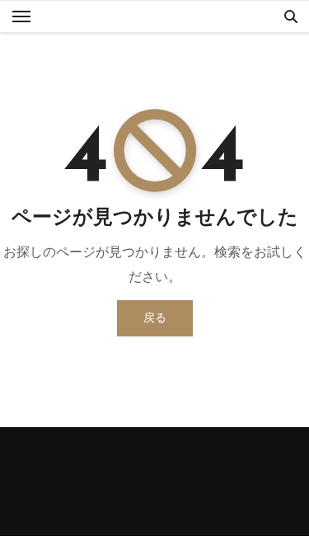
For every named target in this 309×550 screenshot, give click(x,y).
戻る (154, 318)
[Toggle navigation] (21, 16)
